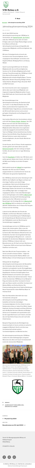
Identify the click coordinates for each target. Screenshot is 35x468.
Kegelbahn (11, 157)
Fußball (19, 167)
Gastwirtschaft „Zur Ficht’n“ (21, 37)
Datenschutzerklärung (14, 466)
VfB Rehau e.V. (11, 10)
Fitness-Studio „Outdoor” (19, 121)
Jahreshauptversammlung (14, 405)
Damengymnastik (8, 149)
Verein (7, 402)
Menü (18, 18)
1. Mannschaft (27, 195)
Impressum (24, 466)
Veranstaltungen (11, 406)
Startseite (4, 22)
